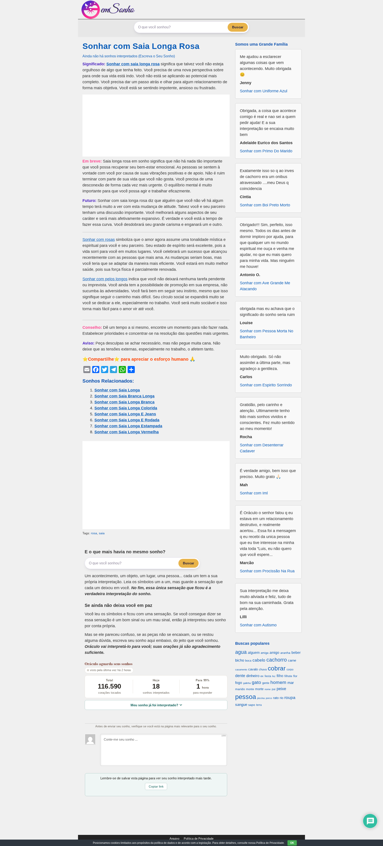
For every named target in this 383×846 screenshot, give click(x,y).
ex (262, 676)
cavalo (253, 669)
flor (295, 676)
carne (292, 660)
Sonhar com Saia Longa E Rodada (126, 420)
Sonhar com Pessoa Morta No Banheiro (266, 334)
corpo (290, 669)
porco (269, 698)
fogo (238, 683)
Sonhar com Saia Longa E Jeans (125, 414)
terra (259, 704)
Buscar (237, 27)
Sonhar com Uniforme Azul (263, 91)
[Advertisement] (156, 126)
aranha (285, 652)
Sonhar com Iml (254, 493)
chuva (263, 669)
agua (241, 652)
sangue (241, 705)
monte (250, 689)
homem (278, 682)
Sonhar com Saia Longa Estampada (128, 426)
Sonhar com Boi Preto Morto (265, 205)
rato (276, 698)
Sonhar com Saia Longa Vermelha (126, 432)
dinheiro (252, 676)
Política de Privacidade (198, 838)
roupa (289, 697)
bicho (239, 660)
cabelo (258, 660)
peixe (281, 689)
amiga (264, 652)
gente (265, 683)
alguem (254, 652)
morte (259, 689)
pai (274, 689)
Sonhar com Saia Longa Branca (124, 402)
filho (280, 676)
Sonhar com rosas (98, 239)
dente (240, 676)
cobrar (276, 668)
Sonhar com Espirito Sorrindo (266, 385)
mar (290, 683)
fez (274, 676)
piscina (261, 698)
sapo (251, 705)
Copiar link (156, 786)
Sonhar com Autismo (258, 625)
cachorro (276, 660)
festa (268, 676)
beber (296, 652)
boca (248, 660)
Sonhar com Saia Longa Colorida (125, 408)
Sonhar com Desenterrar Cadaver (261, 448)
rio (281, 698)
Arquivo (174, 838)
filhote (288, 676)
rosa (94, 533)
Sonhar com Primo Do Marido (266, 151)
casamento (241, 669)
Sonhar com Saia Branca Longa (124, 396)
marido (240, 689)
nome (268, 689)
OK (292, 842)
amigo (274, 652)
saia (102, 533)
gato (256, 682)
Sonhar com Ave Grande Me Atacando (265, 286)
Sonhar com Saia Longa (117, 390)
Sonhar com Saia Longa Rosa (140, 46)
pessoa (245, 696)
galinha (247, 683)
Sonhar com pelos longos (104, 279)
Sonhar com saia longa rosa (133, 64)
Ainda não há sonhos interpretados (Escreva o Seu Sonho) (128, 56)
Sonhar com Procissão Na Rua (267, 571)
